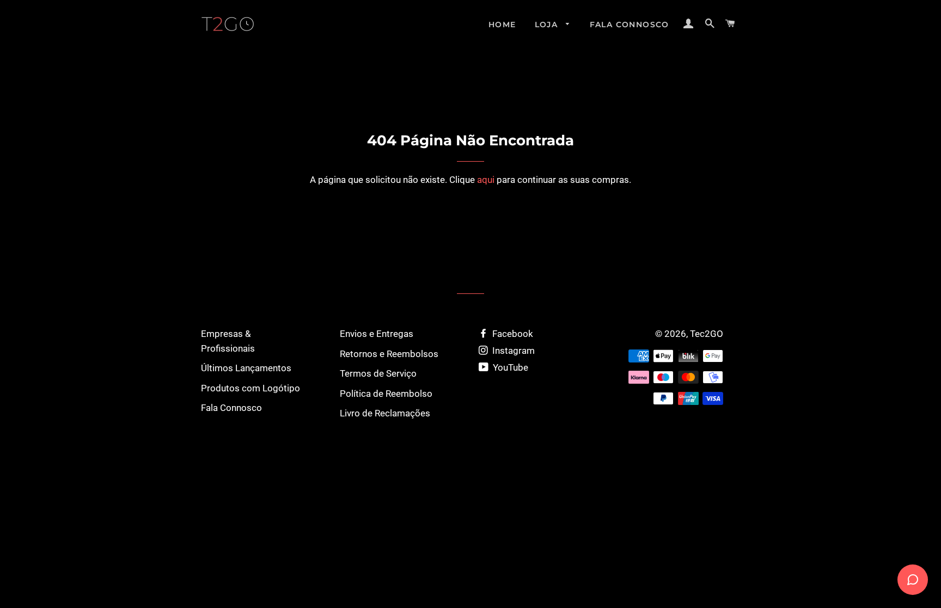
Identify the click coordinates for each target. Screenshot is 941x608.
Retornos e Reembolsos (389, 353)
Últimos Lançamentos (246, 368)
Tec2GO (706, 333)
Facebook (511, 333)
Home (502, 24)
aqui (485, 179)
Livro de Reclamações (385, 413)
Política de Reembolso (386, 393)
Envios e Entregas (376, 333)
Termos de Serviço (378, 373)
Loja (548, 24)
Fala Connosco (629, 24)
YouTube (509, 367)
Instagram (512, 350)
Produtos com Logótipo (250, 388)
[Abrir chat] (912, 579)
